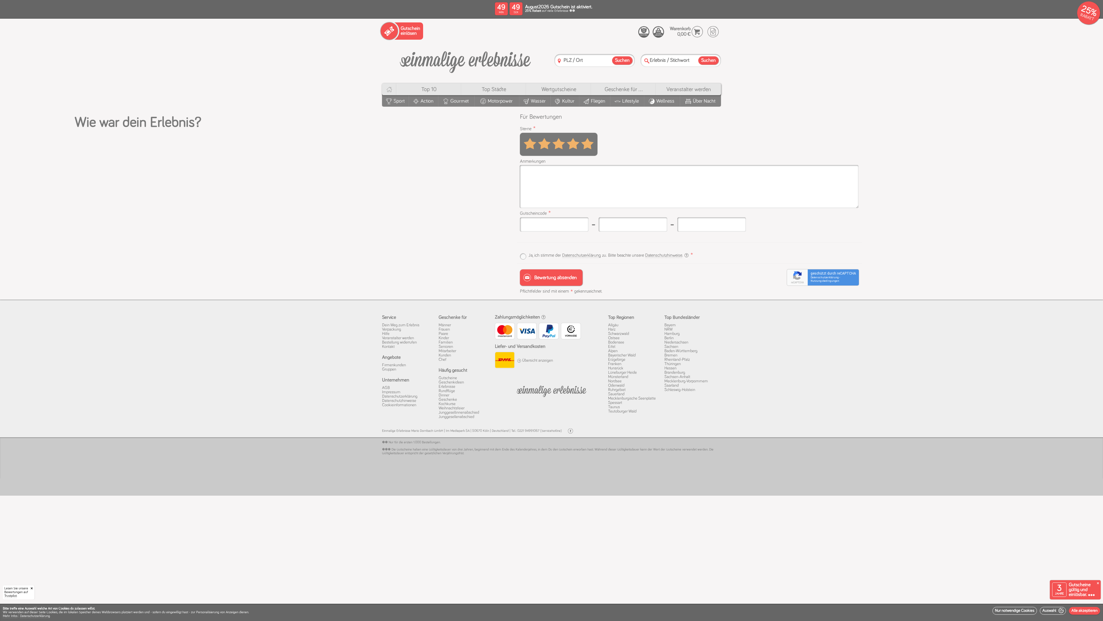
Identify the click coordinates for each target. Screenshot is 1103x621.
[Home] (389, 89)
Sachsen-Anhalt (677, 377)
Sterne (525, 128)
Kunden (445, 355)
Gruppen (389, 369)
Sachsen (671, 347)
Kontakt (388, 347)
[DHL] (504, 360)
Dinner (444, 395)
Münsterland (618, 377)
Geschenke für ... (624, 89)
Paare (443, 334)
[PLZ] (559, 60)
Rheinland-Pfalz (677, 360)
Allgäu (613, 325)
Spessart (615, 403)
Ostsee (614, 338)
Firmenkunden (394, 365)
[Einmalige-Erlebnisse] (465, 60)
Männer (445, 325)
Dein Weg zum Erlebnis (400, 325)
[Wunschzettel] (713, 32)
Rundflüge (447, 391)
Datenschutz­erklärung (399, 396)
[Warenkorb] (697, 32)
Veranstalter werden (688, 89)
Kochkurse (447, 404)
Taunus (614, 407)
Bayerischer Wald (622, 355)
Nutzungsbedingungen (825, 280)
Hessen (670, 368)
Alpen (613, 351)
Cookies (52, 612)
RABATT (1087, 17)
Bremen (670, 355)
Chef (442, 360)
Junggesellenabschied (456, 417)
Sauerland (616, 394)
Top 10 (429, 89)
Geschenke (448, 400)
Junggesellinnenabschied (459, 413)
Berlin (669, 338)
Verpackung (391, 329)
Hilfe (385, 334)
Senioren (446, 347)
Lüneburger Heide (622, 373)
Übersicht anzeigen (537, 361)
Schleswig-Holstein (679, 390)
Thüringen (672, 364)
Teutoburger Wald (622, 411)
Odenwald (616, 386)
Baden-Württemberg (680, 351)
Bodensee (616, 342)
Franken (614, 364)
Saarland (671, 386)
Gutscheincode (533, 213)
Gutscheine (448, 378)
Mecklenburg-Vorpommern (686, 381)
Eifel (611, 347)
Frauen (444, 329)
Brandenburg (674, 373)
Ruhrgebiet (617, 390)
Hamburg (672, 334)
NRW (668, 329)
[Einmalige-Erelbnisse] (551, 390)
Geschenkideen (451, 382)
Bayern (670, 325)
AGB (386, 388)
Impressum (391, 392)
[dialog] (551, 612)
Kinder (444, 338)
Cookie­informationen (399, 405)
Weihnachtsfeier (451, 408)
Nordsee (615, 381)
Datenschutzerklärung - (825, 277)
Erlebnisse (447, 387)
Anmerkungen (532, 161)
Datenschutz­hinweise (399, 401)
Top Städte (494, 89)
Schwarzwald (618, 334)
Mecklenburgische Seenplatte (632, 398)
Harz (612, 329)
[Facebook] (570, 431)
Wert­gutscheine (558, 89)
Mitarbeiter (447, 351)
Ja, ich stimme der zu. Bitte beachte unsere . (606, 255)
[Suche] (647, 60)
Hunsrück (615, 368)
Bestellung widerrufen (399, 342)
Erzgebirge (616, 360)
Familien (446, 342)
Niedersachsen (676, 342)
